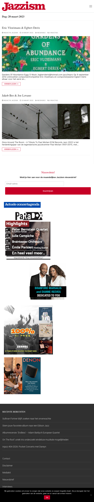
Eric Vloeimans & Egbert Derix (21, 28)
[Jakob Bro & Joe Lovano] (46, 121)
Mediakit (6, 472)
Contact (6, 458)
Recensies (41, 33)
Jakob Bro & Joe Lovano (16, 95)
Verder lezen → (11, 84)
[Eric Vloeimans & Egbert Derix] (46, 54)
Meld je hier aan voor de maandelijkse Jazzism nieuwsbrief (48, 177)
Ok (47, 497)
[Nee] (91, 495)
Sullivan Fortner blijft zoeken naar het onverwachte (26, 418)
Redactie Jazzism (10, 33)
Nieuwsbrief (8, 479)
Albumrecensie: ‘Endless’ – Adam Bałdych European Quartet (31, 432)
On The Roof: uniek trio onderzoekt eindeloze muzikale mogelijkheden (35, 439)
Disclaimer (7, 465)
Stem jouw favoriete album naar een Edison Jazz (25, 425)
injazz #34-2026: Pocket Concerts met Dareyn (24, 446)
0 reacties (53, 33)
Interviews (7, 486)
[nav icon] (90, 6)
